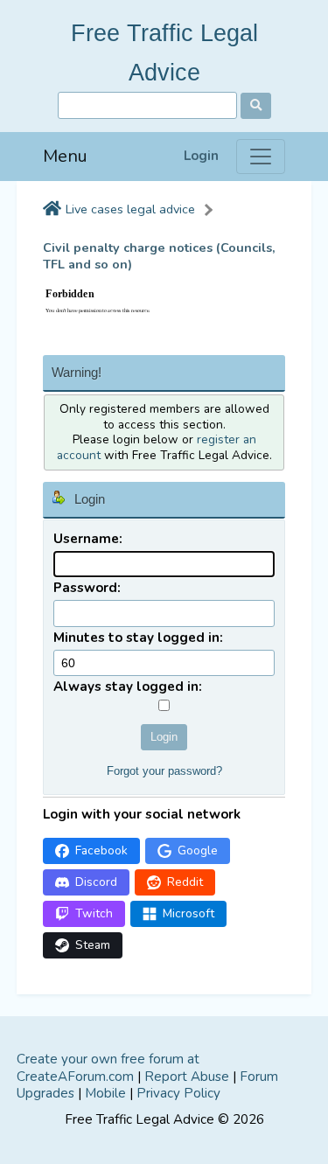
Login (201, 156)
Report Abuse (186, 1076)
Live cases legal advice (130, 209)
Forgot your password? (164, 770)
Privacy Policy (178, 1093)
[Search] (256, 106)
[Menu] (260, 156)
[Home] (52, 210)
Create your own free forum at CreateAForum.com (108, 1067)
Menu (65, 156)
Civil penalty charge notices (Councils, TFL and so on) (159, 257)
